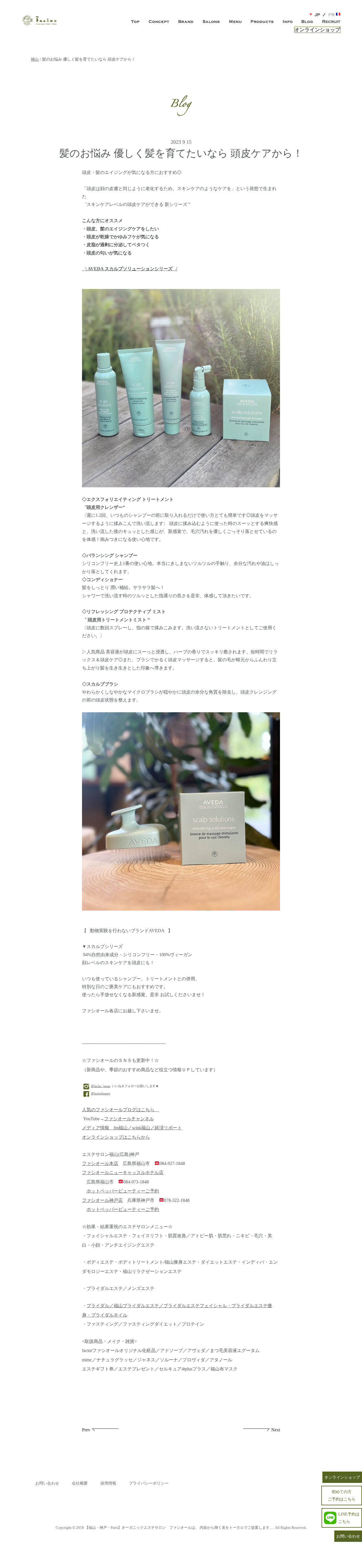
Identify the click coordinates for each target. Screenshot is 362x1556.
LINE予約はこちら (348, 1517)
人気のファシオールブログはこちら (120, 1109)
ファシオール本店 (100, 1163)
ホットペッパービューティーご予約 (123, 1191)
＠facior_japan (100, 1086)
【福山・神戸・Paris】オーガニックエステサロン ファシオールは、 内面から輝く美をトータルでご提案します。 (179, 1527)
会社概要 (80, 1483)
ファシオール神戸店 (102, 1200)
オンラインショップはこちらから (116, 1137)
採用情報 (108, 1483)
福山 (35, 59)
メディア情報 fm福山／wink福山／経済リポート (132, 1127)
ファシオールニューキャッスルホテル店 (122, 1172)
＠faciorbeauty (100, 1093)
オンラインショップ (317, 30)
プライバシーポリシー (149, 1483)
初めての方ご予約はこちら (341, 1495)
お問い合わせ (47, 1483)
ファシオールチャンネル (129, 1118)
